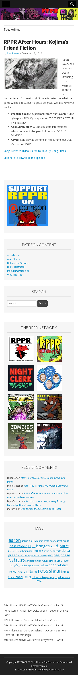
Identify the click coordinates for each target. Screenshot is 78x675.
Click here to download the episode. (25, 157)
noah (52, 565)
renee (12, 571)
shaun (55, 571)
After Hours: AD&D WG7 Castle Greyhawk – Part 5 (33, 605)
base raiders (19, 546)
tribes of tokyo (40, 577)
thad (19, 577)
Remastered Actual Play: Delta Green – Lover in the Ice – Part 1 (37, 613)
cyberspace (26, 551)
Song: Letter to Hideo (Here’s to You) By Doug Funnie (35, 151)
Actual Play (13, 255)
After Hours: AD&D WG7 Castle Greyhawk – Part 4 (33, 625)
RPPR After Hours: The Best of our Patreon (46, 662)
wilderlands (64, 577)
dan (40, 551)
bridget (42, 545)
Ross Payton (13, 53)
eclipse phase (59, 555)
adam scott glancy (46, 541)
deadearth (55, 551)
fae (11, 561)
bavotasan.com (56, 669)
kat (25, 565)
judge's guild (17, 565)
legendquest (33, 565)
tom (27, 577)
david (46, 551)
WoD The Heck (15, 274)
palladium (62, 565)
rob (35, 571)
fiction (38, 560)
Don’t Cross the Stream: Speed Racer (41, 508)
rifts (29, 571)
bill (29, 546)
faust (19, 560)
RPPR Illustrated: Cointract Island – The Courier (31, 620)
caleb (54, 546)
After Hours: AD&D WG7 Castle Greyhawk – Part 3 (33, 640)
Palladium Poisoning (18, 270)
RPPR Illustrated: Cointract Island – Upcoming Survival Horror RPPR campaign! (35, 633)
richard (21, 571)
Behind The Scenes (17, 263)
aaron (15, 540)
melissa (44, 565)
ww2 (39, 580)
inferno (58, 560)
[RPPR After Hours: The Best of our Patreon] (39, 14)
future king (47, 560)
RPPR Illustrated (15, 266)
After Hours (13, 259)
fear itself (29, 560)
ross (43, 570)
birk (34, 546)
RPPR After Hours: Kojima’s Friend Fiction (36, 45)
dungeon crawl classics (37, 555)
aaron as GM (29, 541)
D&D (35, 551)
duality (22, 555)
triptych (53, 577)
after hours (62, 541)
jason (66, 560)
